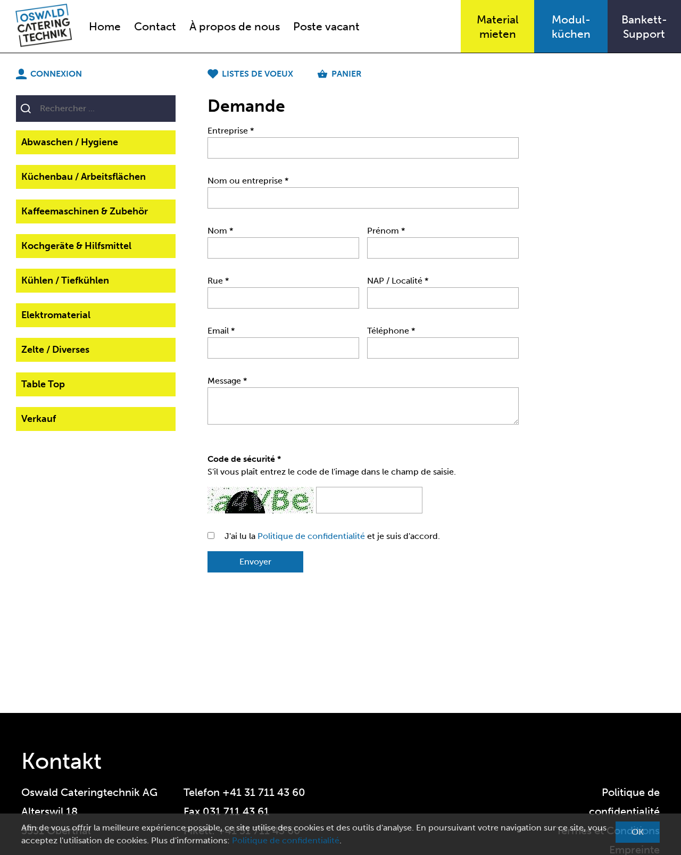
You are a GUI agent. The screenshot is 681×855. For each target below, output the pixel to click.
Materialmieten (498, 26)
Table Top (43, 384)
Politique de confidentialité (311, 536)
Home (105, 26)
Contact (155, 26)
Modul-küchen (571, 26)
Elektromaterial (55, 315)
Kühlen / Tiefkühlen (65, 280)
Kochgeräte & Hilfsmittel (76, 246)
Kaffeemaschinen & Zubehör (84, 211)
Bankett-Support (644, 26)
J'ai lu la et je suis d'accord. (332, 536)
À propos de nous (234, 26)
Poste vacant (326, 26)
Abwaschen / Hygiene (69, 142)
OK (638, 832)
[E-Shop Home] (38, 26)
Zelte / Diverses (55, 349)
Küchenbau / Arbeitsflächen (83, 176)
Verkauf (38, 419)
